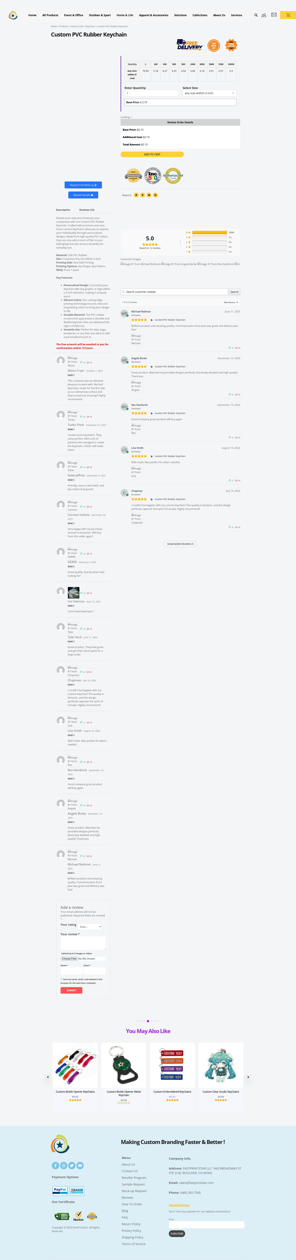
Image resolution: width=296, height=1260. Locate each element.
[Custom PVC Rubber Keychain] (152, 319)
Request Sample (81, 194)
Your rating (68, 925)
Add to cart (152, 154)
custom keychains (73, 229)
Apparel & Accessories (153, 15)
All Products (50, 15)
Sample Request (134, 1184)
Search (234, 292)
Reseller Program (134, 1178)
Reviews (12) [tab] (86, 210)
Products (63, 26)
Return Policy (131, 1224)
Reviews (127, 1197)
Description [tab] (63, 210)
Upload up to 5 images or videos (76, 953)
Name (64, 965)
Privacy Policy (131, 1231)
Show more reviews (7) (180, 543)
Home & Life (125, 15)
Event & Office (73, 15)
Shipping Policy (132, 1237)
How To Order (132, 1204)
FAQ (125, 1217)
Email (87, 965)
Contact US (130, 1171)
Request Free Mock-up (82, 184)
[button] (256, 15)
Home (32, 15)
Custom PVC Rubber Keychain (170, 319)
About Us (219, 15)
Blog (125, 1211)
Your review (70, 934)
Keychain (90, 26)
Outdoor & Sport (100, 15)
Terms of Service (134, 1244)
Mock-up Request (134, 1191)
